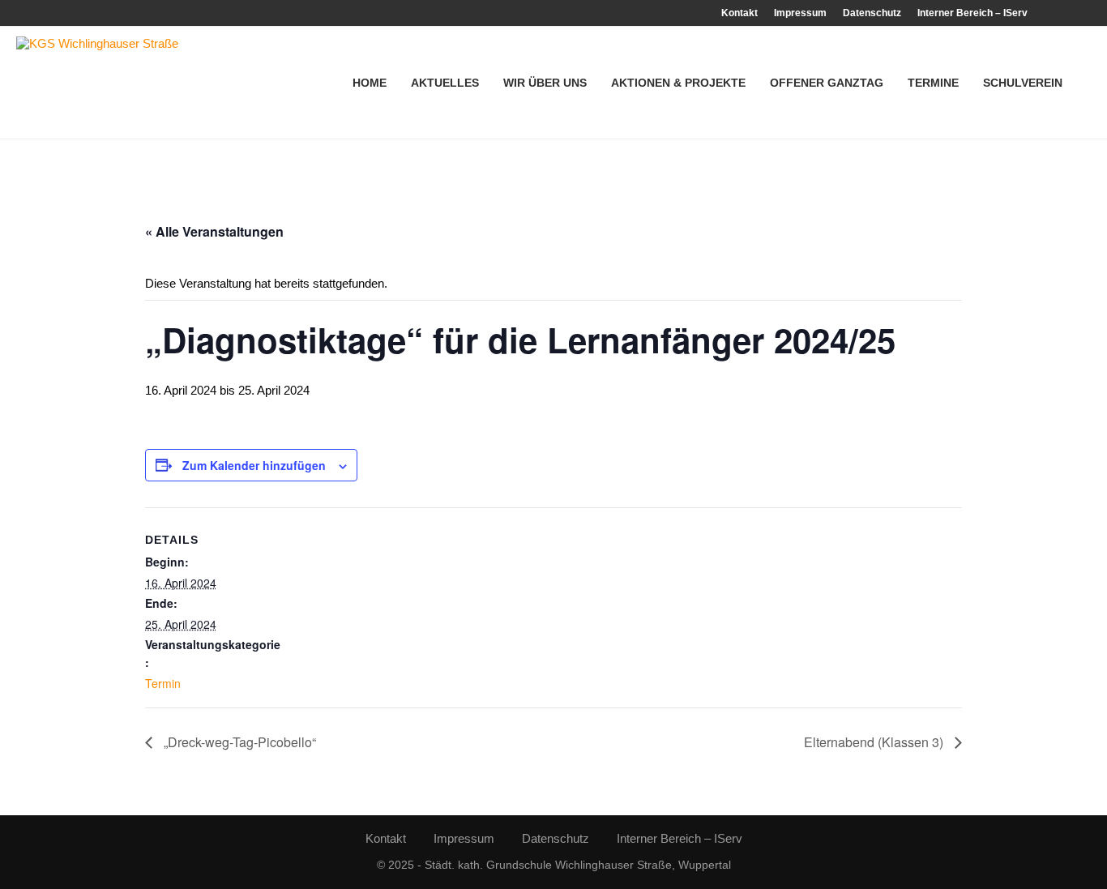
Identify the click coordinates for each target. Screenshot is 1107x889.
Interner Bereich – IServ (972, 13)
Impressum (800, 13)
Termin (163, 683)
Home (370, 82)
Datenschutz (872, 13)
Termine (933, 82)
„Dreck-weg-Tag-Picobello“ (238, 742)
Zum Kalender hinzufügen (254, 465)
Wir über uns (545, 82)
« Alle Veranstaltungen (214, 231)
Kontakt (739, 13)
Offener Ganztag (826, 82)
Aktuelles (445, 82)
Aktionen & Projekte (678, 82)
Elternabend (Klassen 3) (875, 742)
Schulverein (1022, 82)
